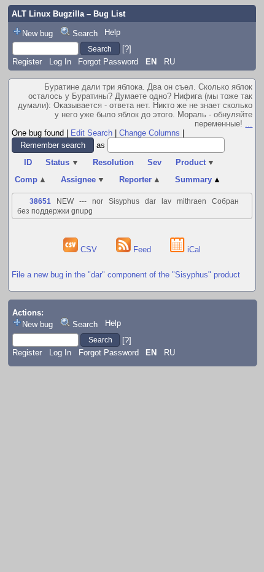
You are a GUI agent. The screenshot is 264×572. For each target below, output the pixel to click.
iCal (193, 249)
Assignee (83, 179)
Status (62, 162)
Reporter (140, 179)
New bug (37, 33)
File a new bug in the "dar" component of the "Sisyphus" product (126, 274)
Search (85, 33)
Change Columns (149, 132)
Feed (142, 249)
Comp (31, 179)
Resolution (113, 162)
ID (28, 162)
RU (169, 61)
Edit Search (91, 132)
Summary (198, 179)
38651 (40, 201)
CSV (88, 249)
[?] (126, 48)
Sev (154, 162)
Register (27, 61)
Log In (60, 61)
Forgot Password (108, 61)
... (248, 123)
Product (195, 162)
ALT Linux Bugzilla (48, 13)
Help (112, 32)
